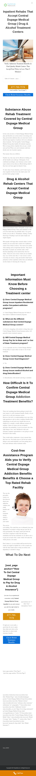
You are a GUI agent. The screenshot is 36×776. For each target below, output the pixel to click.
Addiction (23, 396)
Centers (23, 66)
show (17, 78)
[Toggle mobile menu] (32, 3)
